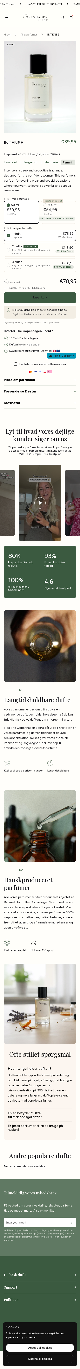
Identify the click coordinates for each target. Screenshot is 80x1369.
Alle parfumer (29, 34)
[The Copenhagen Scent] (35, 17)
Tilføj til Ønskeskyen (63, 355)
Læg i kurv (40, 297)
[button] (71, 17)
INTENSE (53, 34)
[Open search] (62, 17)
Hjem (7, 34)
